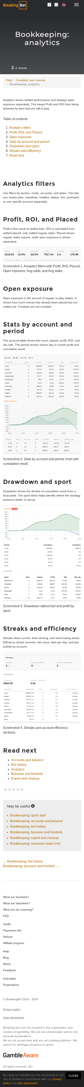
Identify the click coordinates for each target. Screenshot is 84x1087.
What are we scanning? (18, 909)
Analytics (17, 769)
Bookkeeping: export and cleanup (34, 838)
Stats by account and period (29, 141)
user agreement (27, 1083)
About (7, 964)
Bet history (19, 764)
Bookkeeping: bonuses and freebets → (31, 866)
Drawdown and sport (24, 146)
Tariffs (7, 924)
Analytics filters (20, 127)
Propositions (11, 984)
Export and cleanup (25, 778)
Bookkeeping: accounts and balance (36, 821)
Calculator (9, 978)
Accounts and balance (27, 760)
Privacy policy (12, 1009)
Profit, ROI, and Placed (25, 132)
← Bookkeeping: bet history (23, 861)
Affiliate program (13, 943)
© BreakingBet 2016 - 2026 (20, 999)
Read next (16, 155)
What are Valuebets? (16, 903)
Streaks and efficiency (25, 151)
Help (9, 80)
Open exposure (20, 137)
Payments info (12, 930)
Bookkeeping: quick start (28, 815)
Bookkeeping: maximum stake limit (35, 843)
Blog (6, 957)
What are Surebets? (16, 897)
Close (73, 1075)
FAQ (6, 915)
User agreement (13, 1017)
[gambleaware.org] (21, 1055)
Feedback (9, 970)
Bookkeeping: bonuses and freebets (36, 832)
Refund (7, 936)
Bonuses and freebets (27, 774)
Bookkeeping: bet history (28, 826)
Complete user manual (30, 80)
